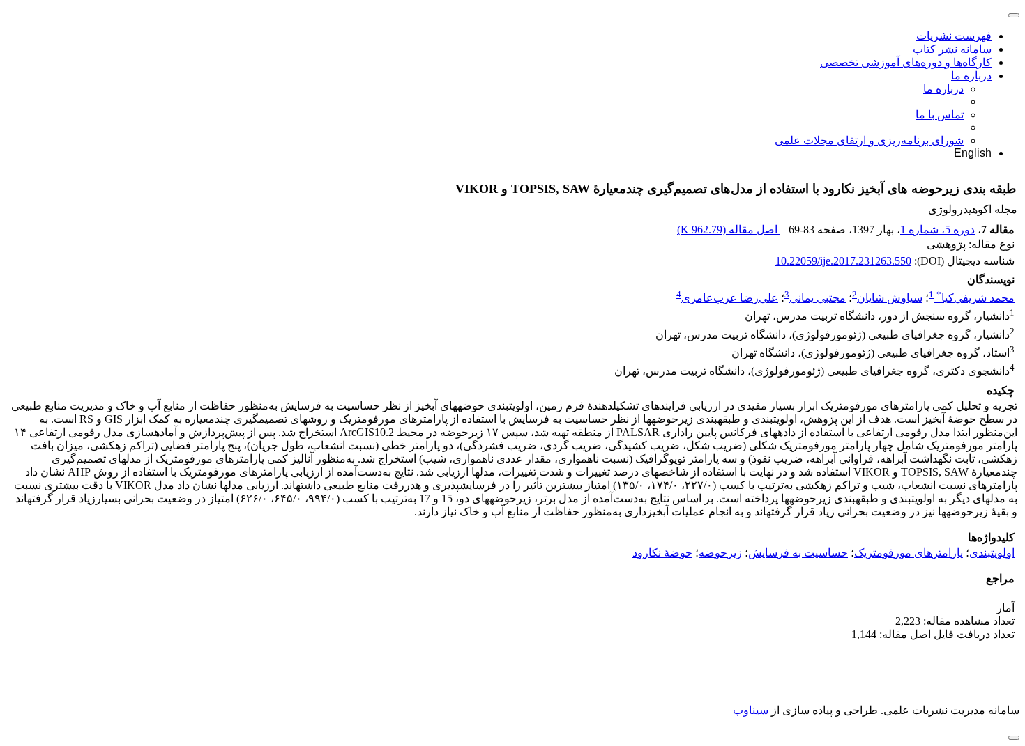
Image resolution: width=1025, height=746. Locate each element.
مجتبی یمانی (817, 298)
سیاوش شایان (889, 298)
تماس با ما (940, 115)
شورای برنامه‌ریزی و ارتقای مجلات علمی (869, 140)
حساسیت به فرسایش (798, 553)
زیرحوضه (720, 553)
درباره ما (971, 75)
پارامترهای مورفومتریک (908, 553)
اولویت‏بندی (992, 553)
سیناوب (750, 710)
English (973, 153)
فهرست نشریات (954, 36)
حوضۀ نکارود (662, 553)
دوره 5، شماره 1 (937, 229)
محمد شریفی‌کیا (975, 298)
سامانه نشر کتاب (952, 49)
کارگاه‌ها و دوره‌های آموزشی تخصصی (906, 62)
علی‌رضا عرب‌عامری (729, 298)
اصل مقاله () (728, 229)
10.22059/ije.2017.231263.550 (843, 261)
